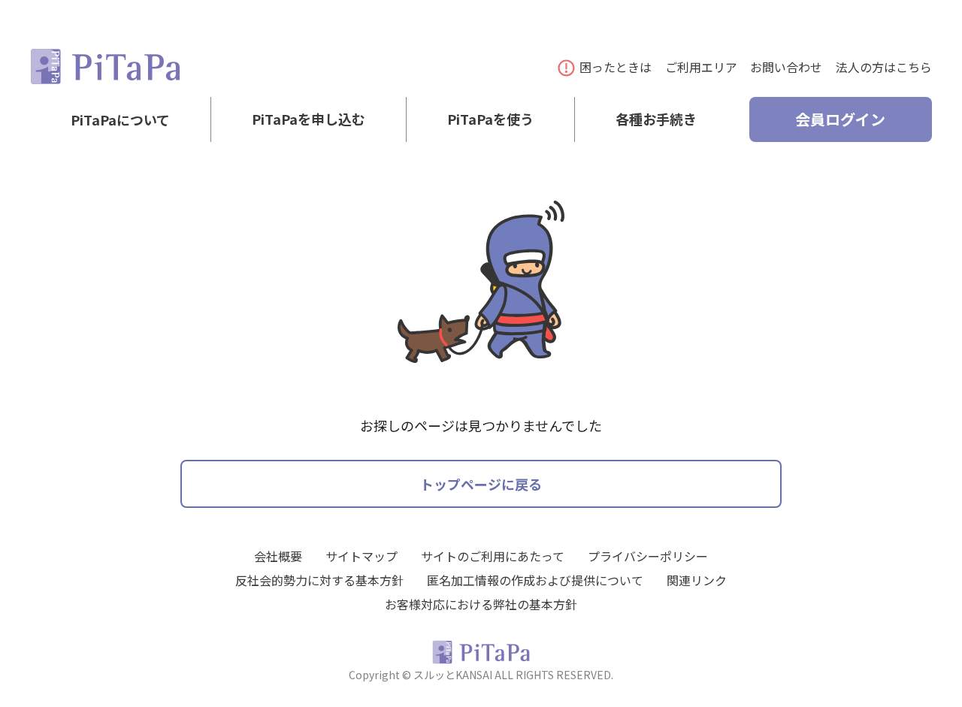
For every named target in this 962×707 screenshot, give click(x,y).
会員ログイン (840, 119)
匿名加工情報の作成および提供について (535, 580)
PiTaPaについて (120, 119)
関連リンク (697, 580)
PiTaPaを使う (490, 119)
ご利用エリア (701, 67)
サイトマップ (361, 556)
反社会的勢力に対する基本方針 (319, 580)
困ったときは (615, 67)
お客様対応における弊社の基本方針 (481, 604)
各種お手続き (656, 119)
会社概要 (278, 556)
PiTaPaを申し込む (308, 119)
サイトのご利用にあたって (492, 556)
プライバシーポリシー (648, 556)
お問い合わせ (786, 67)
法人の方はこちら (884, 67)
